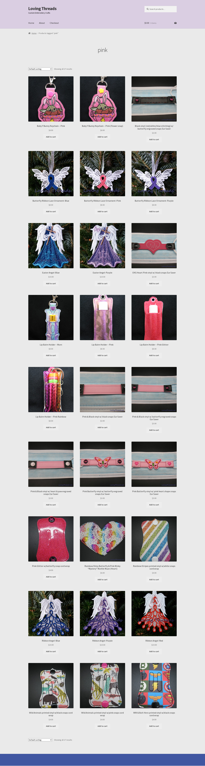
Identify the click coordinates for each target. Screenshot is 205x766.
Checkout (54, 22)
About (42, 22)
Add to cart (51, 137)
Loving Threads (42, 8)
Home (31, 22)
